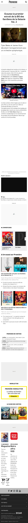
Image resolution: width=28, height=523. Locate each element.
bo (23, 198)
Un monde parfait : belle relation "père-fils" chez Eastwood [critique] (13, 338)
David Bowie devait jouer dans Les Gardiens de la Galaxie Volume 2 (14, 100)
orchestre (24, 200)
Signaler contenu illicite (13, 521)
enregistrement (10, 200)
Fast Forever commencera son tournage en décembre (13, 341)
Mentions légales (4, 521)
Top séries (4, 499)
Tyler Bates (3, 200)
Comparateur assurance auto (7, 515)
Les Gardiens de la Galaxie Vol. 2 (8, 198)
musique (21, 198)
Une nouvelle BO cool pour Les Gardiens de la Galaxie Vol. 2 (13, 274)
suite (17, 198)
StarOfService (19, 517)
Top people (4, 502)
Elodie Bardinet (19, 24)
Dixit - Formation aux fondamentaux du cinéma (10, 518)
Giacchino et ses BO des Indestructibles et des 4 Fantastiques (13, 308)
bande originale (17, 200)
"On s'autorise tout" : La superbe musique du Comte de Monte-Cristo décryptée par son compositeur (14, 318)
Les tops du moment (6, 506)
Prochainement (5, 495)
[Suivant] (26, 238)
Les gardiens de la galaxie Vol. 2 (6, 248)
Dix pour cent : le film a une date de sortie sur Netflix (12, 345)
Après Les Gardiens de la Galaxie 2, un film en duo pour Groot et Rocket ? (14, 172)
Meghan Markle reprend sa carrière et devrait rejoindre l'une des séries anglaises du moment (13, 349)
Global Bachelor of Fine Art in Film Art (8, 517)
